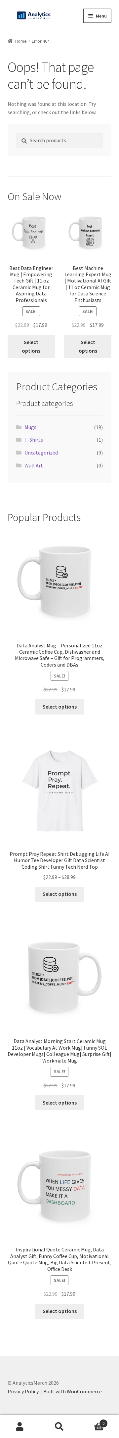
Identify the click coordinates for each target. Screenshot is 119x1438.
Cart (91, 1421)
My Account (20, 1427)
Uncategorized (41, 452)
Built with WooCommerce (72, 1391)
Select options (31, 346)
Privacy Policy (23, 1391)
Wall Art (33, 465)
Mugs (30, 427)
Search (59, 1427)
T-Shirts (33, 439)
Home (21, 41)
